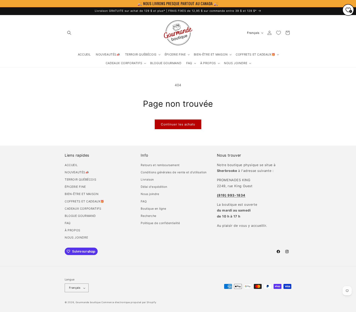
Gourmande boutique (88, 302)
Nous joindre (150, 194)
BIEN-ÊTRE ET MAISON (81, 194)
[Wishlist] (278, 32)
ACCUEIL (71, 165)
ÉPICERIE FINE (75, 186)
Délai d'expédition (154, 186)
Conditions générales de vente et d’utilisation (174, 172)
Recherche (148, 215)
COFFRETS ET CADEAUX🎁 (84, 201)
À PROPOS (72, 230)
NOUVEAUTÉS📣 (77, 172)
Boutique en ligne (153, 208)
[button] (69, 32)
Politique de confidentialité (160, 223)
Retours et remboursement (160, 165)
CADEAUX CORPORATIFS (83, 208)
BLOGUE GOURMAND (80, 215)
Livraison (147, 179)
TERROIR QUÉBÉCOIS (80, 179)
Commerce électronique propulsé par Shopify (128, 302)
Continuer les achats (178, 124)
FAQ (68, 223)
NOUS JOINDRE (76, 237)
